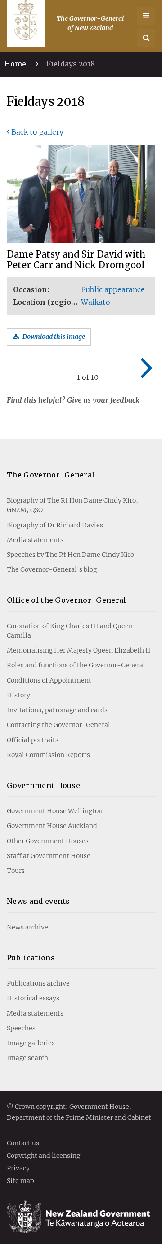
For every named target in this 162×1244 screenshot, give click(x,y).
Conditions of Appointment (49, 680)
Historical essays (33, 998)
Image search (27, 1058)
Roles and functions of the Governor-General (76, 665)
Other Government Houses (48, 841)
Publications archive (38, 983)
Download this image (53, 337)
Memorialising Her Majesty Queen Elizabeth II (79, 650)
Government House (43, 785)
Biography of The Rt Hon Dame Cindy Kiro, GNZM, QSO (72, 505)
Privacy (18, 1169)
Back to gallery (37, 131)
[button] (146, 38)
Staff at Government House (48, 856)
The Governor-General (50, 474)
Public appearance (113, 289)
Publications (31, 957)
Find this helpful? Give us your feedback (73, 399)
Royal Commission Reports (48, 755)
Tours (16, 871)
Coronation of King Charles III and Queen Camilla (70, 631)
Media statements (35, 540)
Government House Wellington (55, 811)
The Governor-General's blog (52, 569)
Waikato (95, 302)
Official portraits (32, 740)
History (18, 695)
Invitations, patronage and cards (57, 710)
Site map (20, 1181)
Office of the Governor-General (66, 600)
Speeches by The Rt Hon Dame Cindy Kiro (70, 555)
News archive (27, 927)
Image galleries (31, 1043)
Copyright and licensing (43, 1156)
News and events (38, 901)
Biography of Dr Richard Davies (55, 525)
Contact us (23, 1143)
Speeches (21, 1028)
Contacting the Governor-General (58, 725)
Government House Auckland (52, 826)
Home (15, 63)
